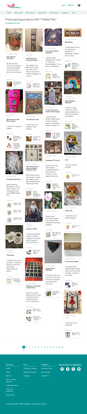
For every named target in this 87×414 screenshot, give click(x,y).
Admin (44, 404)
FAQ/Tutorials (54, 13)
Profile (8, 368)
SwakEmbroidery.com (21, 6)
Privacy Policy (10, 395)
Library (8, 372)
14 (62, 347)
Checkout (27, 376)
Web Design (37, 404)
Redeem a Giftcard (30, 372)
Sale (73, 13)
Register (71, 5)
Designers (65, 13)
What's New (18, 13)
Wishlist (8, 376)
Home (9, 13)
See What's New (46, 368)
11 (53, 347)
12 (56, 347)
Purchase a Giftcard (30, 368)
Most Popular (30, 13)
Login (63, 5)
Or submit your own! (12, 23)
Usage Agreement (12, 385)
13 (59, 347)
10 (50, 347)
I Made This (42, 13)
